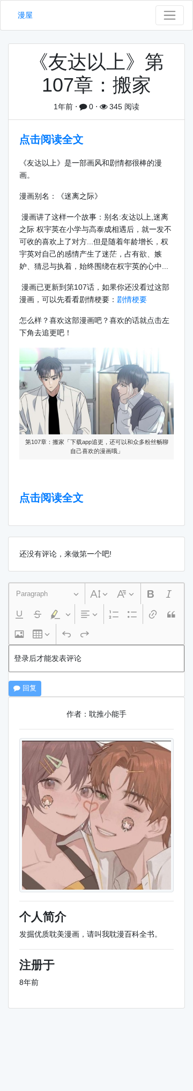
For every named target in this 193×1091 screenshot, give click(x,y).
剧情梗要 (132, 299)
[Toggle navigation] (169, 15)
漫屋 (25, 15)
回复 (28, 688)
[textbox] (96, 658)
